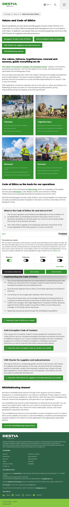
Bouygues (17, 192)
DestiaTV (39, 495)
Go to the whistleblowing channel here (19, 426)
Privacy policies (7, 501)
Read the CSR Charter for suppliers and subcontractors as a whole (34, 378)
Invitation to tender (33, 454)
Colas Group (32, 189)
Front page (7, 14)
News (4, 461)
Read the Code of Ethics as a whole (20, 320)
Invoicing (30, 461)
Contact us (6, 466)
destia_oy (28, 495)
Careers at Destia (8, 464)
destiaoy (17, 495)
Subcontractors (32, 459)
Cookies (15, 501)
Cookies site (56, 250)
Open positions (32, 456)
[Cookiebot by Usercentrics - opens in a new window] (59, 234)
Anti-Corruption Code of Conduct (49, 39)
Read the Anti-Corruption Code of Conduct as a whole (29, 348)
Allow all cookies (56, 272)
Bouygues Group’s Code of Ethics (17, 39)
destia (8, 495)
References (6, 456)
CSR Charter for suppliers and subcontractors (22, 45)
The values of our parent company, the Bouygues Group (24, 67)
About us (16, 14)
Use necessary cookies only (12, 272)
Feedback (31, 464)
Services (5, 454)
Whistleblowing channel (13, 51)
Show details (60, 266)
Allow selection (34, 272)
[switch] (26, 260)
